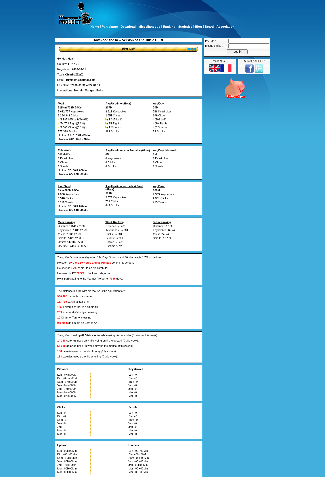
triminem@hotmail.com (81, 79)
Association (225, 26)
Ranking (169, 26)
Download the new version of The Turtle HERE (128, 40)
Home (94, 26)
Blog (198, 26)
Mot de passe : (214, 45)
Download (128, 26)
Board (209, 26)
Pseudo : (210, 41)
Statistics (185, 26)
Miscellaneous (149, 26)
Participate (110, 26)
